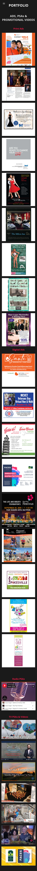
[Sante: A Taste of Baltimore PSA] (18, 792)
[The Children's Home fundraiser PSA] (18, 856)
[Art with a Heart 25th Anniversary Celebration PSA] (18, 729)
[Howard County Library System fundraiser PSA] (18, 771)
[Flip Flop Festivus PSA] (18, 835)
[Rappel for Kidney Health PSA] (18, 814)
